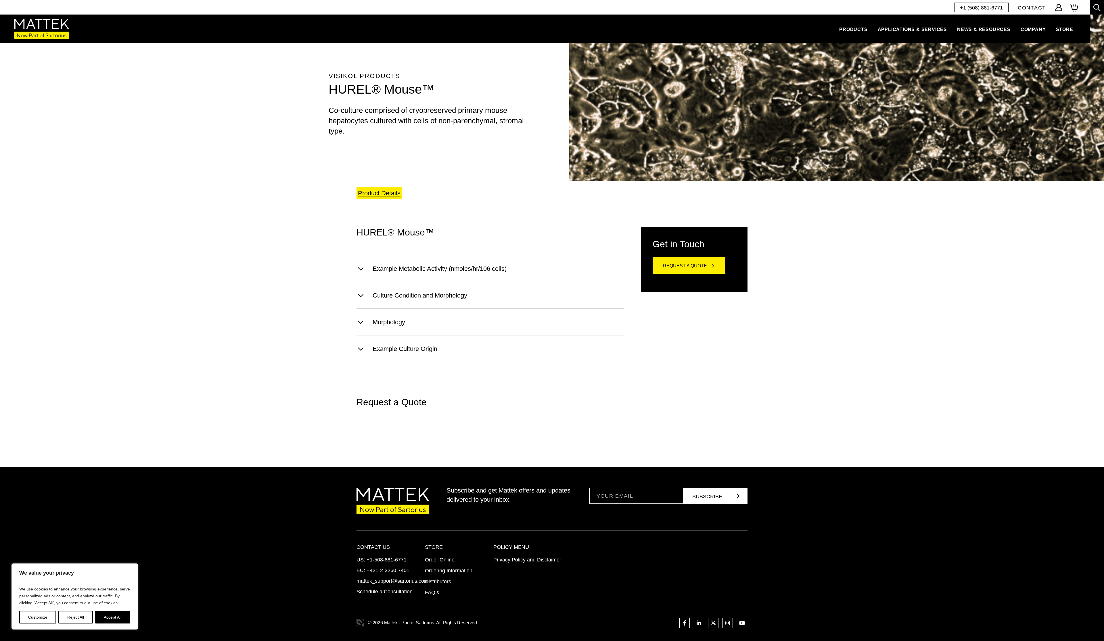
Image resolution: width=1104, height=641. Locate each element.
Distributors (438, 581)
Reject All (75, 617)
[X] (713, 623)
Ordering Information (448, 571)
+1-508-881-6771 (387, 560)
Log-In (1058, 7)
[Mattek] (42, 29)
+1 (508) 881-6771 (981, 8)
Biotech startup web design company (360, 623)
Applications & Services (912, 29)
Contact (1032, 8)
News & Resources (984, 29)
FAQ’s (432, 592)
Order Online (440, 560)
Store (1064, 29)
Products (853, 29)
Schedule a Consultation (384, 591)
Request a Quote (685, 265)
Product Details (379, 193)
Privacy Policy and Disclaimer (527, 560)
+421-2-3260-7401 (388, 570)
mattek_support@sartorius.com (392, 581)
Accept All (112, 617)
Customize (37, 617)
